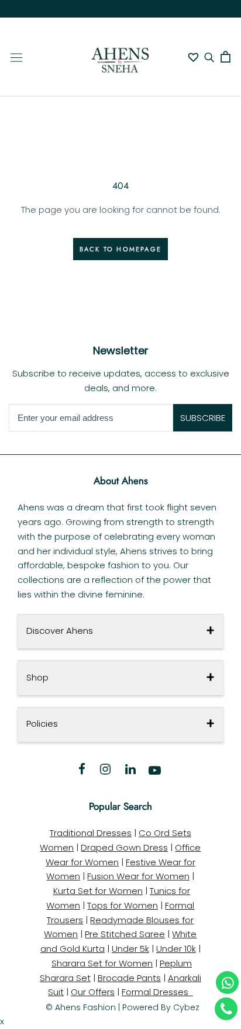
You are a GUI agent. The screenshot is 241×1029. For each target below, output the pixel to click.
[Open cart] (225, 57)
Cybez (186, 1007)
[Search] (209, 57)
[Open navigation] (16, 56)
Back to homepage (120, 249)
